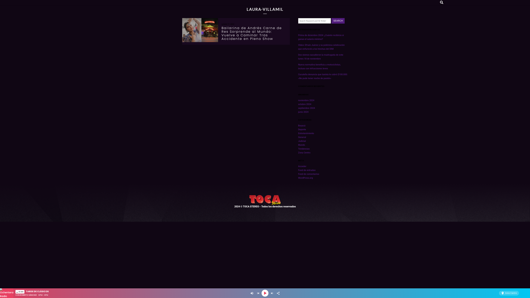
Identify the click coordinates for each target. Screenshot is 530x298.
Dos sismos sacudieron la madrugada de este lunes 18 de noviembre (320, 57)
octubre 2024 (304, 104)
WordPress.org (305, 178)
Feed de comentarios (308, 174)
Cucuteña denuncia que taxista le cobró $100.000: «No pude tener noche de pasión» (323, 76)
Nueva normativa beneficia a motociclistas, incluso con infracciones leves (319, 66)
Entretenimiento (306, 133)
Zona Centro (304, 152)
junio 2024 (303, 112)
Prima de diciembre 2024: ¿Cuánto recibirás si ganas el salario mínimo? (321, 37)
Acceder (302, 166)
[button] (441, 2)
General (302, 137)
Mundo (301, 145)
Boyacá (301, 125)
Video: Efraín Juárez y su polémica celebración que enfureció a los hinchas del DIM (321, 47)
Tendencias (304, 148)
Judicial (302, 141)
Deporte (302, 129)
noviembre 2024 (306, 100)
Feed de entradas (307, 170)
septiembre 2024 (306, 108)
